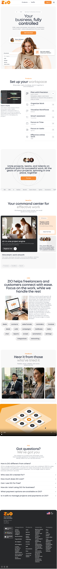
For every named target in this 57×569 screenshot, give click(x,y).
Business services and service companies (38, 556)
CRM (27, 529)
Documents (29, 548)
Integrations (19, 527)
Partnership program (49, 545)
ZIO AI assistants (18, 558)
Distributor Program (49, 548)
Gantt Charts (27, 537)
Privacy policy (48, 535)
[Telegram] (2, 567)
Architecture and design (38, 546)
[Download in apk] (8, 537)
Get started (28, 33)
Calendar (28, 539)
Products (25, 2)
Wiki (27, 546)
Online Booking (17, 530)
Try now (28, 178)
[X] (4, 567)
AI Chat (28, 544)
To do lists (28, 553)
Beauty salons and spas (39, 530)
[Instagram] (7, 567)
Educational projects (38, 553)
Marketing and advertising (38, 543)
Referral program (48, 542)
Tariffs (33, 2)
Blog (47, 529)
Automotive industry (38, 561)
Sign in (48, 2)
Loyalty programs (17, 547)
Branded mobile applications (18, 551)
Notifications (18, 536)
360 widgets (18, 544)
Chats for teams (28, 556)
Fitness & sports (37, 537)
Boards (28, 541)
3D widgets (18, 541)
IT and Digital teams (38, 539)
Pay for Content (48, 550)
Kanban (28, 534)
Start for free (47, 231)
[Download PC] (8, 528)
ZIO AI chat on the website (19, 555)
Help (47, 532)
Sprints (28, 532)
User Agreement (49, 540)
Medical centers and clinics (38, 533)
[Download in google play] (8, 532)
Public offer (49, 537)
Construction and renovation (38, 549)
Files (27, 551)
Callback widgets (17, 533)
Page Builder (18, 539)
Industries (38, 527)
